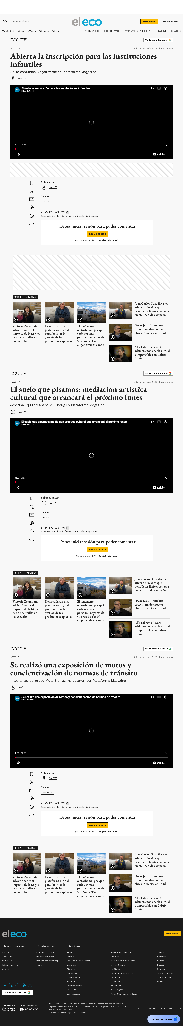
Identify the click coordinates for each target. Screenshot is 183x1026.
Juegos (177, 31)
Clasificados (94, 31)
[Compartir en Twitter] (31, 191)
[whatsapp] (31, 216)
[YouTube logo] (4, 987)
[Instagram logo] (30, 987)
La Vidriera (31, 31)
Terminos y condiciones (170, 1008)
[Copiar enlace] (31, 224)
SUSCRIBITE (149, 21)
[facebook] (31, 208)
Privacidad (151, 1008)
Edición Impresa (113, 31)
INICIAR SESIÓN (97, 234)
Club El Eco (163, 31)
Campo (21, 31)
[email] (31, 199)
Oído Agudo (43, 31)
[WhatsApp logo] (17, 987)
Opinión (55, 31)
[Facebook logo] (23, 987)
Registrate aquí (108, 240)
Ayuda (140, 1008)
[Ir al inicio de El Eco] (87, 21)
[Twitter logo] (11, 987)
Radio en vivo (146, 31)
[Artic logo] (8, 1008)
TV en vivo (130, 31)
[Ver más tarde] (31, 183)
